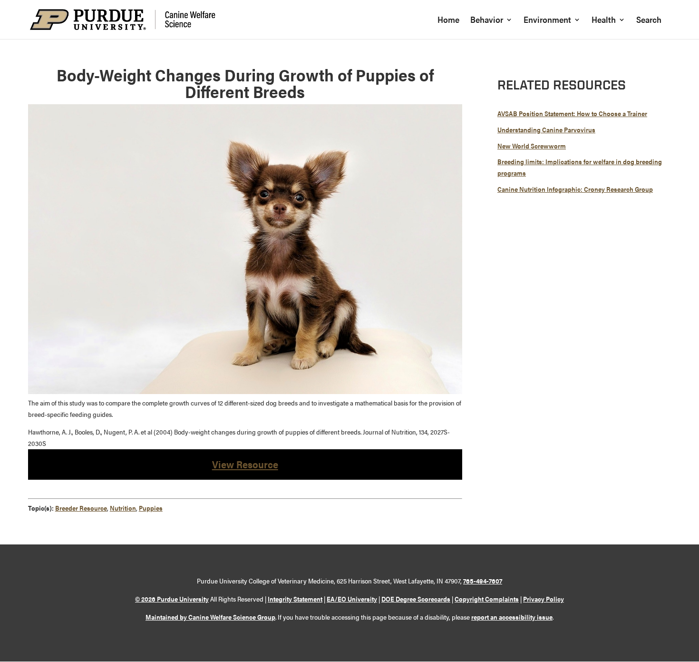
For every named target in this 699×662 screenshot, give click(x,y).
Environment (547, 20)
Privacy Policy (543, 598)
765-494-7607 (482, 580)
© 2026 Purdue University (172, 598)
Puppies (151, 508)
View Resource (245, 464)
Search (648, 20)
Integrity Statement (295, 598)
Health (604, 20)
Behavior (486, 20)
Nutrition (123, 508)
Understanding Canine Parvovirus (546, 129)
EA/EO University (352, 598)
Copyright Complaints (487, 598)
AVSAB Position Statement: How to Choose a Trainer (572, 113)
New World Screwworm (531, 145)
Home (448, 20)
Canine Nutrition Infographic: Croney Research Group (575, 189)
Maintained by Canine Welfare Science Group (210, 617)
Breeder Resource (81, 508)
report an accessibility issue (512, 617)
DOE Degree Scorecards (415, 598)
